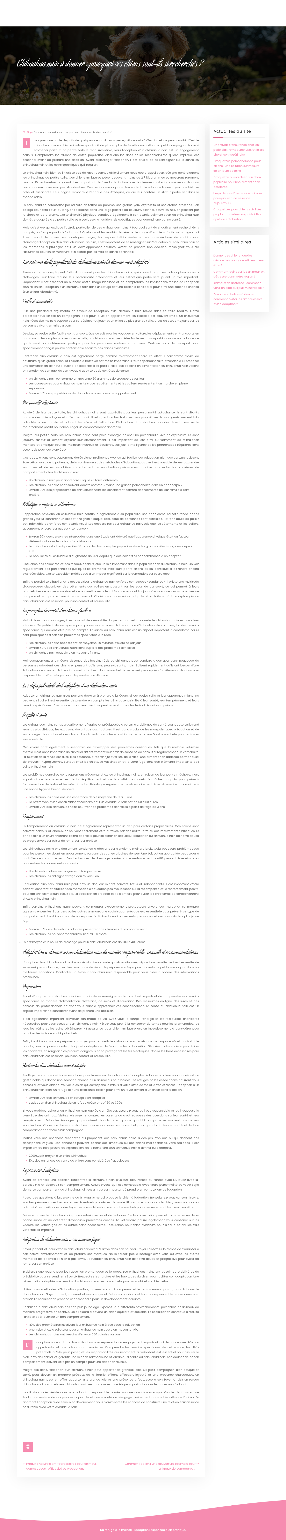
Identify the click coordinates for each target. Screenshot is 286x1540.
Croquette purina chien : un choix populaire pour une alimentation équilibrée (237, 182)
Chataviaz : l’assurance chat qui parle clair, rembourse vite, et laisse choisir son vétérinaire (239, 150)
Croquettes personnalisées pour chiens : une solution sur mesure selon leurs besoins (237, 166)
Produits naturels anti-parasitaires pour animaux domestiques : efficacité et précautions (61, 1466)
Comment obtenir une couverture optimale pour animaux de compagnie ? (160, 1466)
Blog (29, 132)
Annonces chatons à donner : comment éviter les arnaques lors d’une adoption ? (237, 299)
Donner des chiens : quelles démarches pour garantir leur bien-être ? (238, 260)
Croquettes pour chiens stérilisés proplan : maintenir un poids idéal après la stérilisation (237, 214)
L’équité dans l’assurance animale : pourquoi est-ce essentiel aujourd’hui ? (238, 198)
